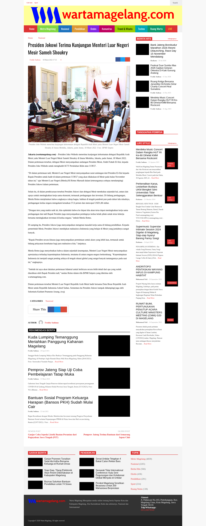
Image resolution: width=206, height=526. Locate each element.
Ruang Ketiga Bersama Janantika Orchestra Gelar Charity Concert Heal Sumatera (163, 85)
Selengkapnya (172, 38)
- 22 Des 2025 (166, 93)
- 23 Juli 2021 (43, 411)
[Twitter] (166, 3)
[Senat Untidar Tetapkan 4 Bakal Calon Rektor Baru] (86, 462)
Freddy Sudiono (34, 60)
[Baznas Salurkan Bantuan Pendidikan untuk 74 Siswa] (35, 485)
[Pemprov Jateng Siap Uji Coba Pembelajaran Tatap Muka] (114, 378)
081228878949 (147, 510)
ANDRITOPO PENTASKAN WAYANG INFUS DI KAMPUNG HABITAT (149, 271)
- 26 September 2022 (155, 279)
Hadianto (154, 60)
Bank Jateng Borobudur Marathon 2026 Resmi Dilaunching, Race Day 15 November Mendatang (164, 51)
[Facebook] (157, 3)
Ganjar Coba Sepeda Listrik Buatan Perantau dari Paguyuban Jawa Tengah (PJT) (52, 436)
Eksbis (93, 29)
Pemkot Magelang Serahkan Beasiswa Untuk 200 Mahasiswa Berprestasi (110, 485)
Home (31, 29)
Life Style (29, 2)
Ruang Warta (156, 29)
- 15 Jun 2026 (166, 77)
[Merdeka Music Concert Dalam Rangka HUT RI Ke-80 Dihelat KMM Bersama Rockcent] (142, 102)
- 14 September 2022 (155, 322)
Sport (36, 2)
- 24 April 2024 (148, 242)
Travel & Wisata (124, 29)
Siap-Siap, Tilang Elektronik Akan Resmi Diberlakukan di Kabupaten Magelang (58, 472)
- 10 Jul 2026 (162, 60)
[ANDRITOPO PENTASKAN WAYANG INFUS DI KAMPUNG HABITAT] (171, 275)
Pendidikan (80, 29)
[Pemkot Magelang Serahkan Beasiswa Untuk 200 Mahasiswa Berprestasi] (86, 486)
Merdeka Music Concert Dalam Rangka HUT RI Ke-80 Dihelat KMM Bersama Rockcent (164, 101)
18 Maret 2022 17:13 (50, 60)
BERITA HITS (144, 39)
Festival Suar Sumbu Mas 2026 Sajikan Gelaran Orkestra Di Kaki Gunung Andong (163, 69)
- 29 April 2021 (44, 351)
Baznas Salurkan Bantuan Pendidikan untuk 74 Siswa (57, 482)
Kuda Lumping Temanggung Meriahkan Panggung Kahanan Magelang (55, 341)
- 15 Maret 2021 (44, 379)
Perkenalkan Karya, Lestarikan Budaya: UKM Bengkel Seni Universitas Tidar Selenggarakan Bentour (149, 189)
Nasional (65, 29)
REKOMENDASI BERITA (42, 330)
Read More (59, 362)
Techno (141, 29)
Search (175, 3)
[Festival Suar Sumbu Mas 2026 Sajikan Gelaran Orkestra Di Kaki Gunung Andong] (142, 70)
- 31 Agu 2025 (166, 109)
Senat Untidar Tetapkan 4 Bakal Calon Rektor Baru (108, 460)
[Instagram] (162, 3)
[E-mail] (127, 59)
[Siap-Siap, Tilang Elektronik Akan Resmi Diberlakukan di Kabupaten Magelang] (35, 473)
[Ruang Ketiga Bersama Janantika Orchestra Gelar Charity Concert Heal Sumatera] (142, 86)
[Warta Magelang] (102, 19)
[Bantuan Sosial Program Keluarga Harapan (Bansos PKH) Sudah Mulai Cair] (114, 406)
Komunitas (107, 29)
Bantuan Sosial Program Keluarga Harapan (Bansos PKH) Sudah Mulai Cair (60, 402)
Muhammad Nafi (141, 279)
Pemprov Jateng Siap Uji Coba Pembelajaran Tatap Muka (55, 372)
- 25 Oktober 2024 (149, 199)
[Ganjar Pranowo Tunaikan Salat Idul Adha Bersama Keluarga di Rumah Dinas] (35, 462)
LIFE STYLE (143, 143)
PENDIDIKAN (88, 453)
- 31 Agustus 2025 (153, 162)
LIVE (170, 29)
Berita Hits (135, 469)
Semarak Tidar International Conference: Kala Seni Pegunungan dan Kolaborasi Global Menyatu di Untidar (110, 474)
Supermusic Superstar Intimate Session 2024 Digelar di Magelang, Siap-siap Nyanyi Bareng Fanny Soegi (148, 232)
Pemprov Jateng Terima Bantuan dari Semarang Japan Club (107, 436)
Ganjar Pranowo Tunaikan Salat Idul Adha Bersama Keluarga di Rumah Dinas (57, 461)
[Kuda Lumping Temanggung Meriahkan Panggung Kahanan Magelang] (114, 345)
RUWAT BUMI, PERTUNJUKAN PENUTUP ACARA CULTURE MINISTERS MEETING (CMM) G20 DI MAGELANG (149, 311)
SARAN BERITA (37, 453)
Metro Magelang (48, 29)
